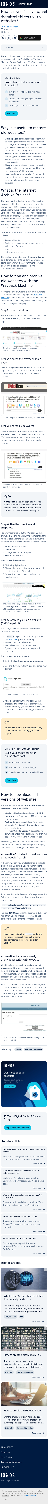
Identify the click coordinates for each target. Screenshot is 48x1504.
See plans (11, 113)
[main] (24, 556)
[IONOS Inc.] (24, 1475)
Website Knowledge (33, 1049)
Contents (10, 48)
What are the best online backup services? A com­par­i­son (22, 1196)
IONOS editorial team (10, 27)
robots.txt (13, 639)
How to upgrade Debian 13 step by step (20, 1217)
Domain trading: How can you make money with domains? (24, 1151)
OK (6, 1499)
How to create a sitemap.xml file (23, 1355)
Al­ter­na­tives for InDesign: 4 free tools (19, 1238)
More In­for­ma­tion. (30, 1495)
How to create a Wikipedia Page (22, 1410)
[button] (24, 1084)
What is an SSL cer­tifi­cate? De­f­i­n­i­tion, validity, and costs (24, 1298)
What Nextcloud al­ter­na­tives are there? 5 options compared (21, 1172)
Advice (18, 1049)
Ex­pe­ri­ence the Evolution (17, 1127)
